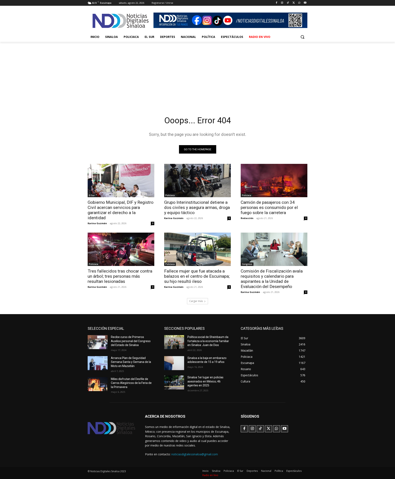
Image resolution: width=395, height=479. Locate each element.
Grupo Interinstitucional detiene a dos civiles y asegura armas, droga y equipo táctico (197, 207)
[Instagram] (282, 3)
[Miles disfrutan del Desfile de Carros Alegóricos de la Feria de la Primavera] (98, 384)
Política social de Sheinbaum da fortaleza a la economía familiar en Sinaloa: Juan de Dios (208, 341)
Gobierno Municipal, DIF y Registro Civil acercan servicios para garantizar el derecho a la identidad (120, 210)
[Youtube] (305, 3)
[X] (293, 3)
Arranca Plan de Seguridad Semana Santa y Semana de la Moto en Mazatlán (131, 362)
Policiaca (170, 195)
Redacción (247, 218)
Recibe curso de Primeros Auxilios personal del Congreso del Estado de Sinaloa (131, 341)
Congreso (247, 264)
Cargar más (196, 301)
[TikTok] (288, 3)
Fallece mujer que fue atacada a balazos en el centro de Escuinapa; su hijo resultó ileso (197, 276)
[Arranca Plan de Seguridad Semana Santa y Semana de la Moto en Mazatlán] (98, 363)
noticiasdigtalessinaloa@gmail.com (194, 454)
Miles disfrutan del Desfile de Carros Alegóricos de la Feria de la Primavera (131, 383)
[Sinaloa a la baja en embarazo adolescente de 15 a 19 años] (174, 363)
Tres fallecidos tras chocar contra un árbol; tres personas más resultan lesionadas (120, 276)
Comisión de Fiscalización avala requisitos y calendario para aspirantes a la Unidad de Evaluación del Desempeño (272, 279)
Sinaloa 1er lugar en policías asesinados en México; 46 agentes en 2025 (205, 381)
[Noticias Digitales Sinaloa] (120, 21)
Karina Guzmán (97, 223)
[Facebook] (276, 3)
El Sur (92, 195)
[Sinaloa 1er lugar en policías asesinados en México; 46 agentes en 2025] (174, 382)
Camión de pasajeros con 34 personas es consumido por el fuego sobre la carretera (269, 207)
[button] (302, 37)
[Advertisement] (197, 72)
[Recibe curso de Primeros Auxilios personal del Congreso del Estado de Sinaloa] (98, 342)
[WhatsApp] (299, 3)
